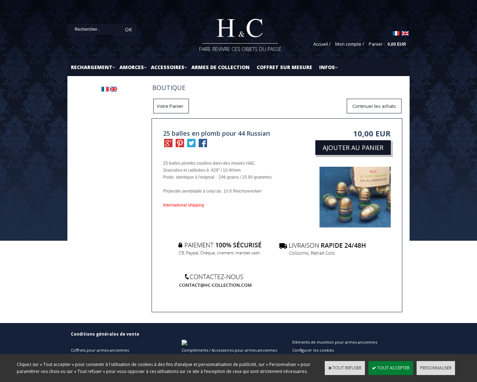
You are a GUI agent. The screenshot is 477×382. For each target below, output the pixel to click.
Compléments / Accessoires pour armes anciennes (229, 350)
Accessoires (167, 67)
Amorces (131, 67)
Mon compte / (349, 44)
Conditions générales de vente (105, 334)
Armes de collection (220, 67)
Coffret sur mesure (284, 67)
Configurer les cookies (313, 350)
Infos (327, 67)
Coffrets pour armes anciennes (100, 350)
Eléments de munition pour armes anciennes (334, 342)
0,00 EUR (397, 44)
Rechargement (91, 67)
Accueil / (322, 44)
